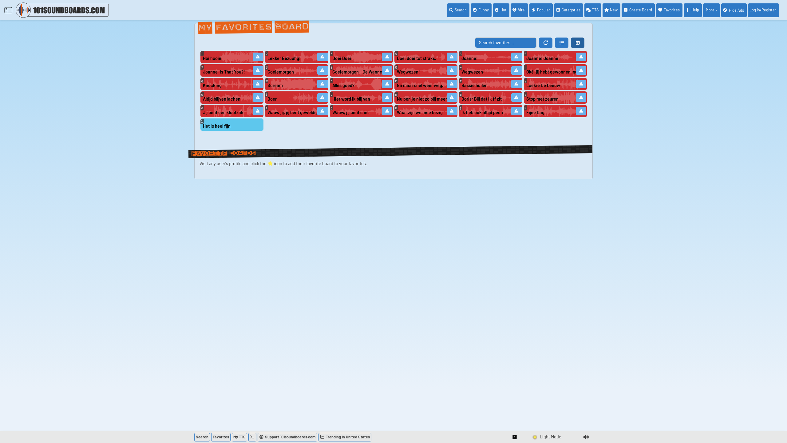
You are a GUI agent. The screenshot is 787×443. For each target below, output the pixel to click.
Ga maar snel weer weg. (420, 85)
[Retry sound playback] (258, 57)
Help (695, 9)
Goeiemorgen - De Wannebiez (357, 71)
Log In (762, 9)
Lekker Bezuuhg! (284, 58)
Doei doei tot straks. (416, 58)
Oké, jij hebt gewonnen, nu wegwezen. (551, 71)
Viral (521, 9)
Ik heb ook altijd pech (482, 112)
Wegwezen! (408, 71)
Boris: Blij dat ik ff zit (481, 99)
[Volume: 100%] (586, 437)
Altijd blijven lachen (221, 99)
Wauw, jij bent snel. (351, 112)
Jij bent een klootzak (223, 112)
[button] (561, 43)
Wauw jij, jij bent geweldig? (292, 112)
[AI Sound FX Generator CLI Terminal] (252, 437)
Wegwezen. (472, 71)
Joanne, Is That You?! (224, 71)
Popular (543, 9)
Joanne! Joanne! (543, 58)
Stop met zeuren (542, 99)
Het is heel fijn (217, 126)
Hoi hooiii (212, 58)
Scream (275, 85)
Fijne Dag (535, 112)
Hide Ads (736, 10)
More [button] (710, 9)
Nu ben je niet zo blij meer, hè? (422, 99)
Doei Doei (341, 58)
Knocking (212, 85)
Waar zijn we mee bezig (420, 112)
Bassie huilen (474, 85)
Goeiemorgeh (280, 71)
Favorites (672, 9)
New (614, 9)
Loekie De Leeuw (543, 85)
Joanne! (469, 58)
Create (640, 9)
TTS (595, 9)
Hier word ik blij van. (351, 99)
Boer (272, 99)
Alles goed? (343, 85)
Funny (483, 9)
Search (461, 9)
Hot (503, 9)
